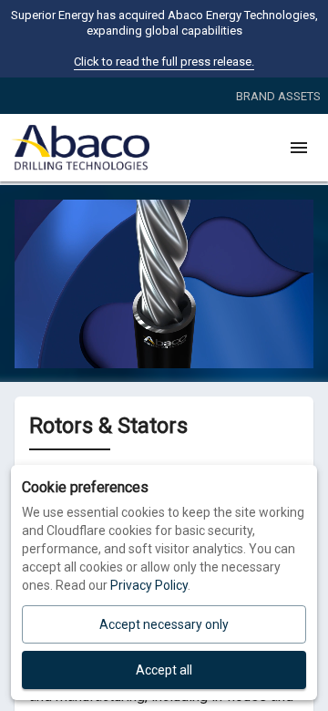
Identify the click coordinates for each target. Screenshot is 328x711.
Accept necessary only (164, 624)
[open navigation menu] (299, 148)
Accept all (164, 670)
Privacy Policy (149, 585)
